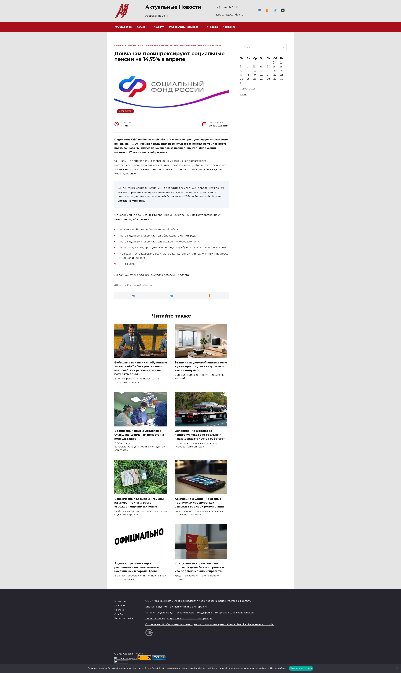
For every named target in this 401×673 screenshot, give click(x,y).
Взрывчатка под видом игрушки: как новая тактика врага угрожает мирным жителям (139, 502)
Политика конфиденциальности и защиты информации (179, 618)
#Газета (212, 26)
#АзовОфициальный (183, 26)
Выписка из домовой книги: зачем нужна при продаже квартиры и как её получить (201, 366)
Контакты (229, 26)
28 (268, 78)
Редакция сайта (123, 618)
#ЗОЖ (140, 26)
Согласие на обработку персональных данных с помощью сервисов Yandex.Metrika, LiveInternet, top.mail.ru (209, 624)
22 (274, 74)
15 (274, 70)
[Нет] (397, 668)
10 (241, 70)
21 (268, 74)
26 (254, 78)
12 (254, 70)
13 (261, 70)
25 (248, 78)
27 (261, 78)
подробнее (151, 668)
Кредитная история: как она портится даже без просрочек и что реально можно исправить (199, 567)
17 (241, 74)
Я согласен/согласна (301, 668)
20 (261, 74)
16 (281, 70)
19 (254, 74)
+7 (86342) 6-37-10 (226, 7)
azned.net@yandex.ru (229, 14)
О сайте (119, 614)
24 (241, 78)
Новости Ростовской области (134, 285)
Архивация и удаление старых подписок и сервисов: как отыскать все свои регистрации (199, 502)
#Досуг (159, 26)
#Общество (123, 26)
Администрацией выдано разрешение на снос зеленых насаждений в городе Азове (137, 567)
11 (248, 70)
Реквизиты (121, 605)
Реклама (119, 609)
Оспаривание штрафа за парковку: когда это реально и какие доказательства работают (200, 434)
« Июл (243, 94)
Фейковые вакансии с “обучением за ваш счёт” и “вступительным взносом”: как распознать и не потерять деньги (140, 368)
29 (274, 78)
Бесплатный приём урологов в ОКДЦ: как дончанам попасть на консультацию (139, 434)
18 (248, 74)
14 (268, 70)
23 (281, 74)
